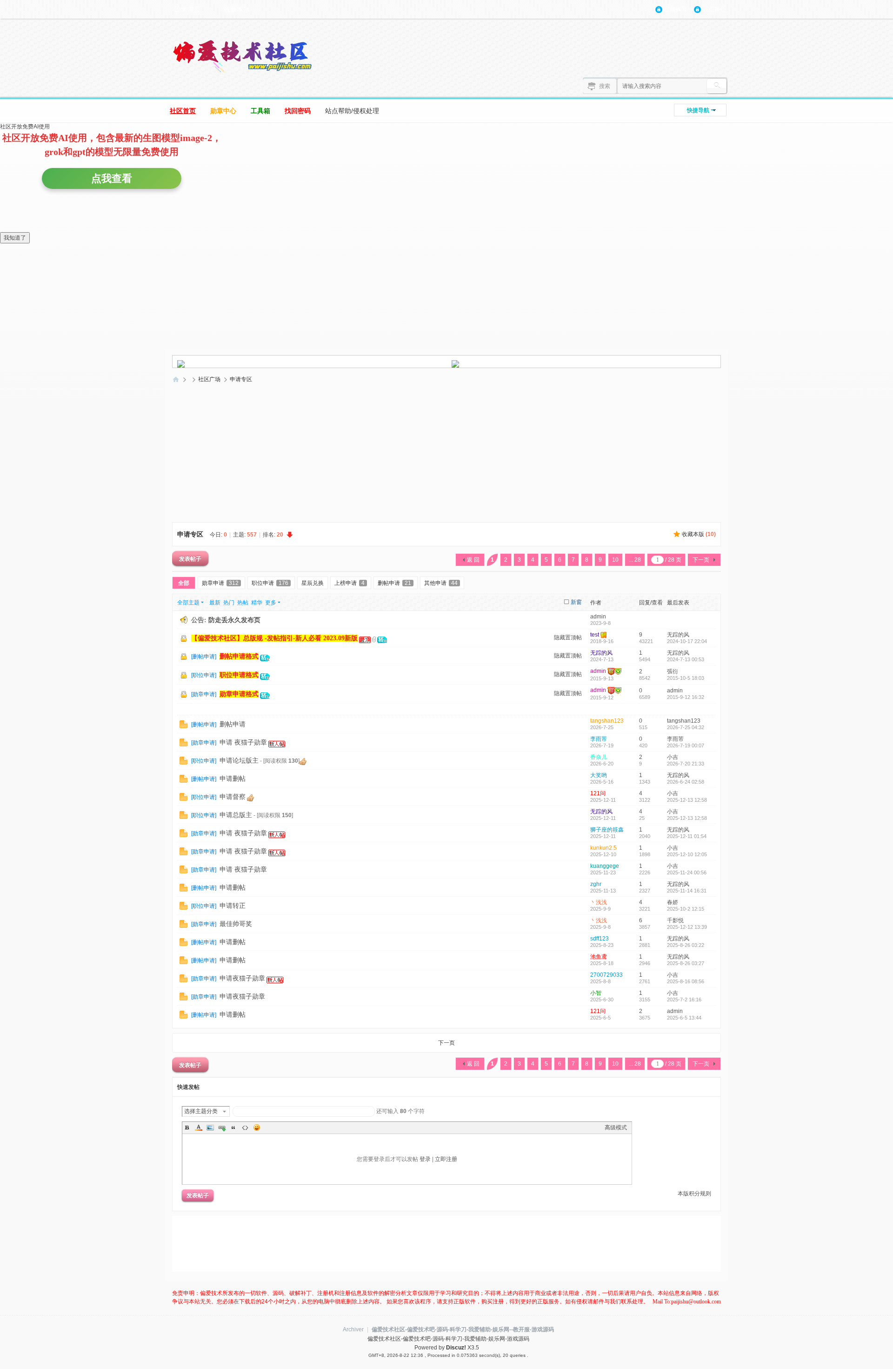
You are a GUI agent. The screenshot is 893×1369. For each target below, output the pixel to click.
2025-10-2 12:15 (685, 909)
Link (222, 1127)
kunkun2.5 (603, 848)
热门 (228, 602)
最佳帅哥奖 (236, 923)
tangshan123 (607, 721)
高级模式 (616, 1127)
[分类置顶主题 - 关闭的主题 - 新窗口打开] (184, 639)
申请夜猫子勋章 (242, 978)
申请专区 (241, 379)
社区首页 (183, 110)
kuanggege (604, 866)
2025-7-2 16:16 (684, 999)
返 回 (473, 560)
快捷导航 (698, 110)
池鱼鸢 (598, 956)
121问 (598, 793)
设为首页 (187, 9)
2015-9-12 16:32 (685, 697)
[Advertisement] (446, 456)
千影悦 (675, 920)
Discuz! (456, 1347)
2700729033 (606, 975)
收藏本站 (237, 9)
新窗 (576, 602)
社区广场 (209, 379)
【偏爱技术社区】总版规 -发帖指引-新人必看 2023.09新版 (274, 638)
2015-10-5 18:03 (685, 678)
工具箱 (260, 110)
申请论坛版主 (239, 760)
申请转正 (233, 905)
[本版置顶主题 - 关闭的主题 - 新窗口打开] (184, 657)
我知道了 (15, 238)
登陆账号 (676, 9)
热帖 (242, 602)
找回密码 (298, 110)
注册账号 (714, 9)
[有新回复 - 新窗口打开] (183, 724)
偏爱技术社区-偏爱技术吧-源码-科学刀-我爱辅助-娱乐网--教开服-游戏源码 (463, 1329)
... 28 (635, 560)
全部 (183, 583)
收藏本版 (699, 534)
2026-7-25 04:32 (685, 727)
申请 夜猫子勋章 (243, 742)
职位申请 (270, 583)
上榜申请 (349, 583)
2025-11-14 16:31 (686, 890)
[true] (716, 86)
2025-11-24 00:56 (686, 872)
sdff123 (599, 938)
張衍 (672, 671)
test (594, 634)
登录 (425, 1159)
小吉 (672, 757)
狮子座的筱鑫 (607, 829)
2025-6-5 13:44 (684, 1017)
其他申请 (441, 583)
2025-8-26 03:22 (685, 945)
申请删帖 (233, 778)
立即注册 (446, 1159)
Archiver (353, 1329)
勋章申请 (220, 583)
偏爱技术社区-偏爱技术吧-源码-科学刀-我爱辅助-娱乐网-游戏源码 (176, 379)
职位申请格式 (239, 674)
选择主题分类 (201, 1111)
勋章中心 (223, 110)
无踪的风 (678, 634)
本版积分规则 (694, 1193)
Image (210, 1127)
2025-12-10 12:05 (687, 854)
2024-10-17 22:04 (687, 641)
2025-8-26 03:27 (685, 963)
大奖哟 (598, 775)
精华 (256, 602)
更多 (270, 602)
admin (598, 616)
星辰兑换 (312, 583)
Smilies (256, 1127)
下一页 (701, 560)
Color (198, 1127)
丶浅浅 (598, 902)
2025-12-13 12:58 (687, 800)
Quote (233, 1127)
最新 (214, 602)
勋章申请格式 (239, 694)
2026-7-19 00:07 (685, 745)
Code (245, 1127)
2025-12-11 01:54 (686, 836)
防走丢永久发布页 (234, 620)
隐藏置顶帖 (568, 637)
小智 (595, 993)
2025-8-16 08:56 (685, 981)
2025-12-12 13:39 (687, 927)
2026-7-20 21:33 (685, 763)
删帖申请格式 (239, 656)
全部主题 (188, 602)
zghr (595, 884)
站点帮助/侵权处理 (352, 110)
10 (615, 560)
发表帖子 (190, 558)
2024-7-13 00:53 (685, 659)
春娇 (672, 902)
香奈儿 (598, 757)
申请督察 (233, 796)
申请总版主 (236, 815)
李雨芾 (598, 739)
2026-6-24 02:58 (685, 782)
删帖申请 (394, 583)
